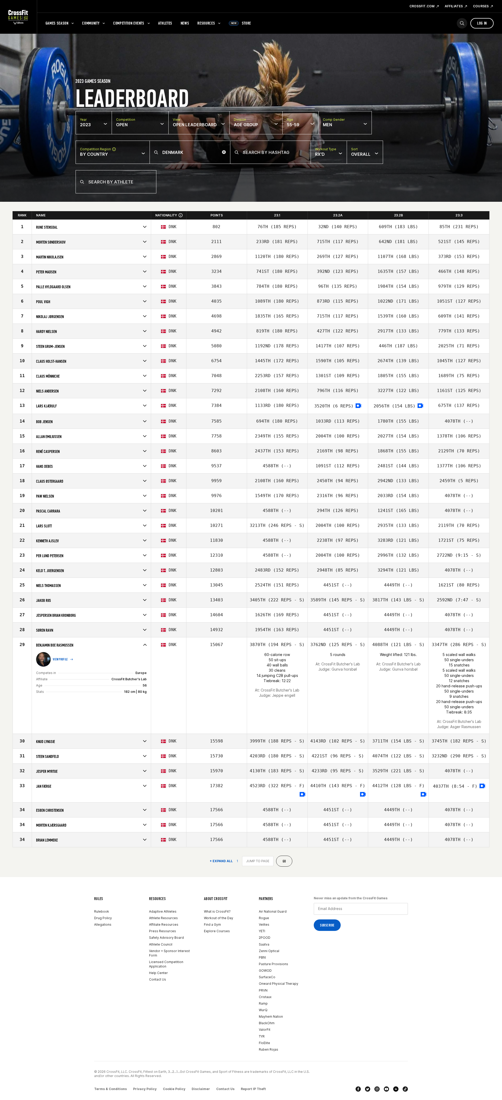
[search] (462, 23)
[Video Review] (358, 406)
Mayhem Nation (271, 1016)
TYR (262, 1036)
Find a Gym (212, 924)
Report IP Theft (253, 1089)
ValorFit (264, 1030)
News (185, 23)
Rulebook (101, 911)
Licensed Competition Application (166, 964)
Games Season (57, 23)
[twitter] (367, 1089)
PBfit (262, 957)
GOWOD (265, 970)
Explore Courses (217, 931)
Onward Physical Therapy (278, 984)
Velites (264, 924)
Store (241, 23)
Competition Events (128, 23)
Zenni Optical (269, 951)
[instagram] (377, 1089)
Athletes (165, 23)
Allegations (102, 924)
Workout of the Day (218, 918)
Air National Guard (273, 911)
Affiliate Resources (163, 924)
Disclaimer (201, 1089)
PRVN (263, 990)
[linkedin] (395, 1089)
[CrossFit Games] (18, 17)
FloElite (264, 1043)
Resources (206, 23)
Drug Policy (103, 918)
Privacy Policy (145, 1089)
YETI (262, 931)
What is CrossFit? (217, 911)
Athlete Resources (163, 918)
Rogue (264, 918)
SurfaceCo (267, 977)
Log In (482, 23)
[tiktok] (405, 1089)
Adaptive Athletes (162, 911)
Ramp (263, 1003)
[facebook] (358, 1089)
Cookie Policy (174, 1089)
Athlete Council (160, 944)
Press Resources (162, 931)
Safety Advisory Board (166, 938)
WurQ (263, 1010)
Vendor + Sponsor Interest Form (169, 953)
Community (90, 23)
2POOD (264, 938)
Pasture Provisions (273, 964)
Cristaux (265, 997)
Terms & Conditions (110, 1089)
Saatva (264, 944)
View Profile (60, 659)
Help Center (158, 973)
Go (284, 861)
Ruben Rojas (268, 1049)
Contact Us (157, 979)
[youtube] (386, 1089)
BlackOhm (267, 1023)
